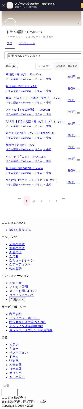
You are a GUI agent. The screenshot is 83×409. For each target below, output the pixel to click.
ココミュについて (21, 295)
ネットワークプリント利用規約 (31, 330)
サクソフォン (18, 352)
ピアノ (14, 344)
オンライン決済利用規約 (26, 326)
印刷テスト (17, 299)
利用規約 (15, 314)
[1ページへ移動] (19, 198)
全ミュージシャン (21, 260)
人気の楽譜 (17, 244)
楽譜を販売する (20, 229)
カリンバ (15, 373)
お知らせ (15, 282)
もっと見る (17, 377)
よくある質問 (18, 287)
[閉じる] (3, 5)
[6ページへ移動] (63, 198)
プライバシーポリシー (24, 318)
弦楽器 (14, 360)
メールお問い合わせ (23, 291)
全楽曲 (14, 256)
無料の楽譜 (17, 248)
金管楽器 (15, 369)
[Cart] (78, 78)
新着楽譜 (15, 252)
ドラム (14, 356)
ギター (14, 348)
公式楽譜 (15, 268)
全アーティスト (20, 264)
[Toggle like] (79, 23)
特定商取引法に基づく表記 (27, 322)
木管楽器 (15, 364)
